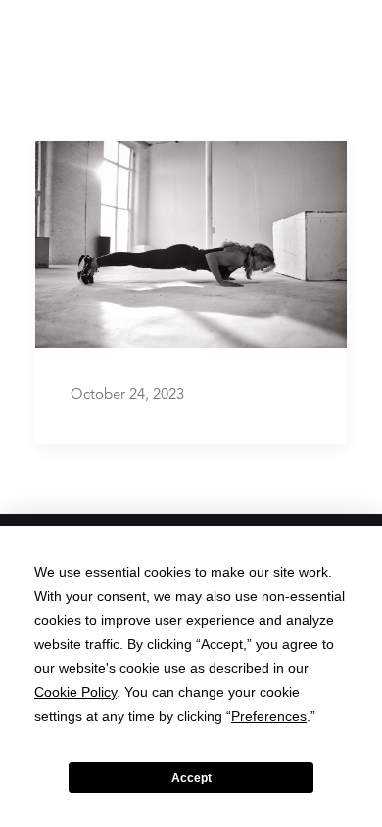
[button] (337, 38)
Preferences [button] (269, 716)
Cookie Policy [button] (75, 692)
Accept (191, 778)
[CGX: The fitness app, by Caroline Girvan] (66, 38)
